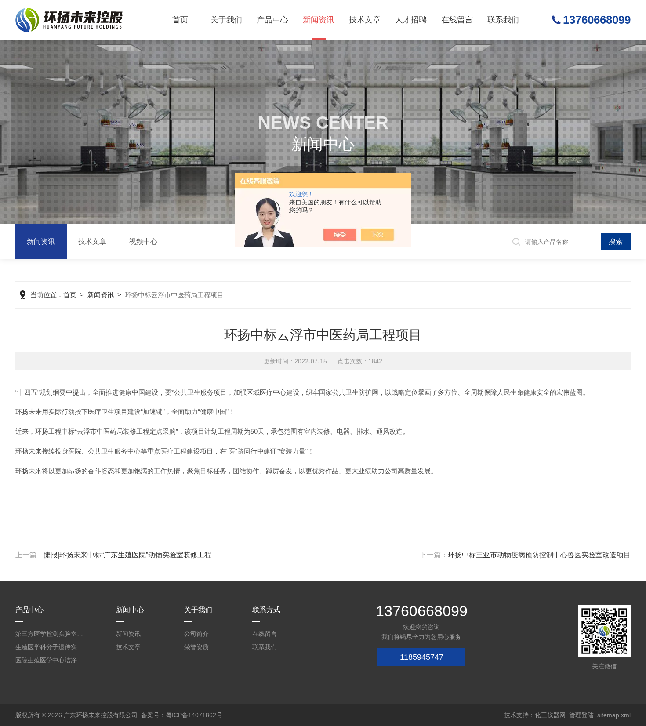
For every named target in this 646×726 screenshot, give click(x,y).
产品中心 (272, 19)
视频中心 (143, 241)
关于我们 (226, 19)
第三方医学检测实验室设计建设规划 (50, 633)
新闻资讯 (318, 19)
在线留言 (457, 19)
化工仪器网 (550, 715)
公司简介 (196, 633)
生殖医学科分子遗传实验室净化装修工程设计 (50, 646)
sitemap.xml (614, 715)
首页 (180, 19)
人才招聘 (411, 19)
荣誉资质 (196, 646)
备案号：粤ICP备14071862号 (181, 715)
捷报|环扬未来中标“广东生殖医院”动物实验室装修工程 (127, 555)
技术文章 (365, 19)
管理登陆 (581, 715)
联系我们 (503, 19)
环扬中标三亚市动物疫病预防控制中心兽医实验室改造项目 (539, 555)
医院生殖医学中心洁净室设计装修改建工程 (50, 660)
